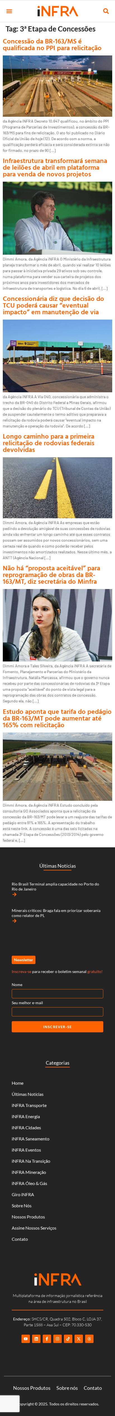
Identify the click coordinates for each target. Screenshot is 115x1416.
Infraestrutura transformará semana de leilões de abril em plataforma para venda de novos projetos (55, 167)
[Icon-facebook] (47, 1339)
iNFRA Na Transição (31, 1161)
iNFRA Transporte (29, 1105)
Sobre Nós (22, 1205)
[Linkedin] (36, 1339)
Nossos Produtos (28, 1216)
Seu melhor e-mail (27, 1002)
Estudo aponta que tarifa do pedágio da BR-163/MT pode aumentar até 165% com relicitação (57, 718)
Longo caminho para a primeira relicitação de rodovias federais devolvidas (48, 442)
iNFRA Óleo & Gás (29, 1183)
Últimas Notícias (28, 1094)
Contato (20, 1239)
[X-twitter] (79, 1339)
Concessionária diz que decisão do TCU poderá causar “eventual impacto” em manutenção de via (53, 305)
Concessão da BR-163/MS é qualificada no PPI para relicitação (52, 44)
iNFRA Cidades (26, 1127)
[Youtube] (25, 1339)
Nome (17, 984)
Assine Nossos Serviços (34, 1227)
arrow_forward (14, 894)
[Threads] (89, 1339)
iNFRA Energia (26, 1116)
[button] (9, 11)
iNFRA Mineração (29, 1172)
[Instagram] (57, 1339)
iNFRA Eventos (26, 1149)
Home (17, 1083)
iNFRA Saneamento (30, 1138)
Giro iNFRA (23, 1194)
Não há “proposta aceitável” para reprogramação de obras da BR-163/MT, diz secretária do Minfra (51, 574)
